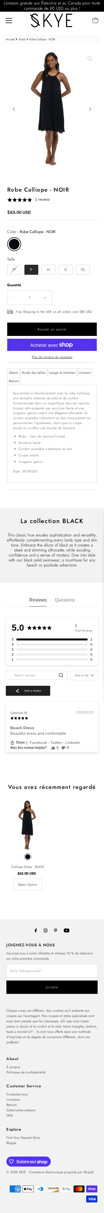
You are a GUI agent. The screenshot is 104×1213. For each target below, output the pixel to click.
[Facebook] (36, 930)
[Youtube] (66, 930)
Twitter (56, 742)
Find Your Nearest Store (23, 1137)
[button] (52, 199)
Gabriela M (18, 713)
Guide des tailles (33, 372)
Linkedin (72, 742)
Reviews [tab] (38, 600)
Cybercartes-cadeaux (20, 1110)
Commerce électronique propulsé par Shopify (61, 1172)
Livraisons (13, 1099)
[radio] (14, 244)
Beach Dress (22, 728)
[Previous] (14, 109)
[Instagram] (45, 930)
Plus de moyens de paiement (52, 357)
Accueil (10, 39)
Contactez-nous (17, 1094)
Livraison (84, 372)
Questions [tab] (65, 600)
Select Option (27, 884)
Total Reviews (83, 630)
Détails (13, 372)
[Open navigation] (8, 20)
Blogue (11, 1142)
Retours (14, 380)
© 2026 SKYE (16, 1172)
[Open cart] (95, 20)
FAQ (9, 1115)
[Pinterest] (55, 930)
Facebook (39, 742)
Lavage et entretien (62, 372)
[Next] (90, 109)
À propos (13, 1067)
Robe (22, 39)
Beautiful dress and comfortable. (38, 733)
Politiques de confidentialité (25, 1072)
